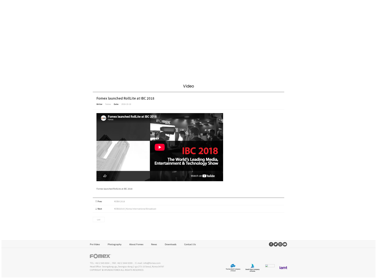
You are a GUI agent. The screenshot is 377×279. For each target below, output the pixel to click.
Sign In (281, 6)
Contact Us (190, 244)
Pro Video (95, 244)
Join (270, 6)
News (154, 244)
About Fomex (136, 244)
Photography (114, 244)
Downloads (170, 244)
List (98, 219)
